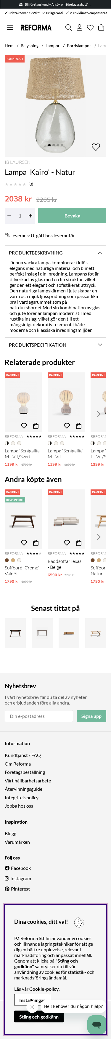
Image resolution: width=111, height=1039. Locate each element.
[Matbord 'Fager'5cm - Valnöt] (42, 633)
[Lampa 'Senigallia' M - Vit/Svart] (23, 402)
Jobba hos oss (19, 806)
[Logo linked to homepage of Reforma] (36, 28)
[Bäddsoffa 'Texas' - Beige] (66, 519)
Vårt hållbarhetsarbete (28, 780)
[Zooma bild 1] (55, 106)
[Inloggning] (79, 27)
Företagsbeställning (25, 772)
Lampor (53, 45)
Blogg (10, 833)
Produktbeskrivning (36, 252)
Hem (9, 45)
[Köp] (36, 426)
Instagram (20, 878)
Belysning (29, 45)
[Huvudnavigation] (10, 27)
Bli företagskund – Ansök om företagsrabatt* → (58, 4)
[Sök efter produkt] (68, 27)
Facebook (21, 868)
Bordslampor (79, 45)
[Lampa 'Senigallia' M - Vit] (66, 402)
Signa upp (91, 716)
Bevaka (72, 215)
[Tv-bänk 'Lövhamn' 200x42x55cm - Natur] (69, 633)
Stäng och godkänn (39, 1016)
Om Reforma (18, 763)
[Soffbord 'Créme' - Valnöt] (23, 519)
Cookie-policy (44, 989)
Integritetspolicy (21, 797)
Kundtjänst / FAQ (23, 755)
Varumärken (17, 842)
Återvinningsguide (23, 789)
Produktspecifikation (37, 345)
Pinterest (20, 888)
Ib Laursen (17, 162)
